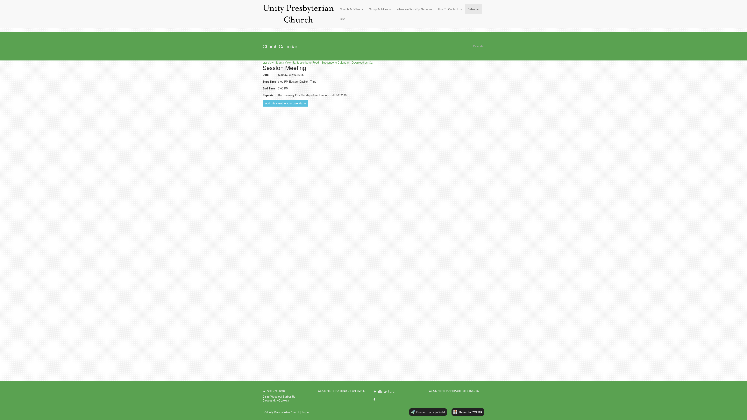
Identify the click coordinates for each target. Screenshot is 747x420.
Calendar (473, 9)
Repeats (268, 95)
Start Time (269, 81)
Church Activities (350, 9)
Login (305, 412)
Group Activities (378, 9)
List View (268, 62)
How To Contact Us (450, 9)
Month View (283, 62)
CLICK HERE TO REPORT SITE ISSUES (454, 391)
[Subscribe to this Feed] (306, 62)
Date (266, 75)
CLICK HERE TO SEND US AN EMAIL (341, 391)
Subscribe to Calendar (335, 62)
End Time (269, 88)
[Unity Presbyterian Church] (298, 14)
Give (342, 19)
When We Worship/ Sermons (414, 9)
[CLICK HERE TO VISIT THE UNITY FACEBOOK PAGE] (374, 399)
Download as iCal (362, 62)
